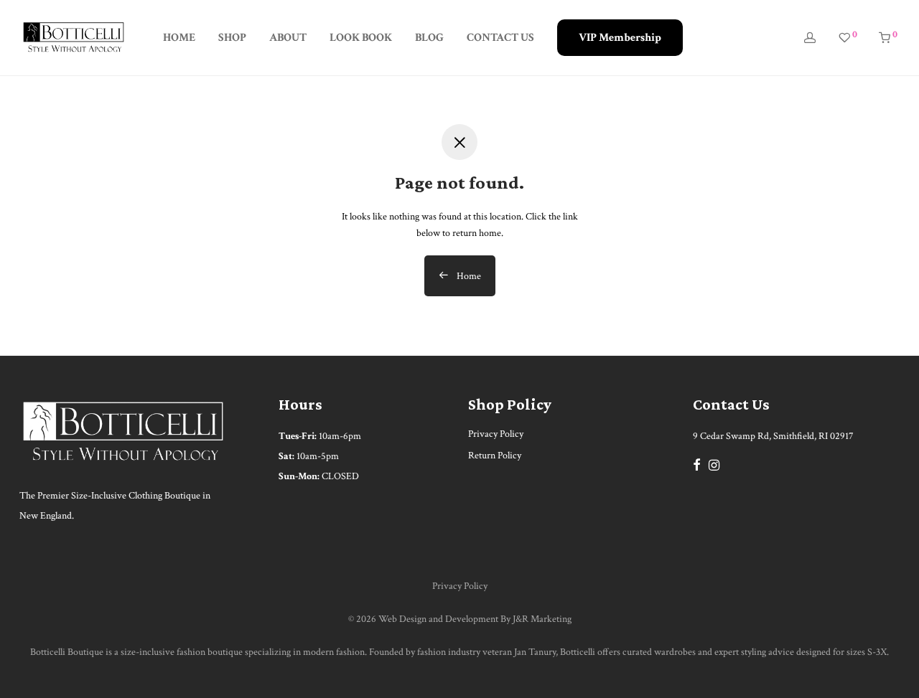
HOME (179, 37)
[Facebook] (696, 464)
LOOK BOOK (361, 37)
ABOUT (288, 37)
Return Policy (494, 455)
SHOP (232, 37)
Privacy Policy (495, 434)
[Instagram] (714, 464)
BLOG (429, 37)
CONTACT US (500, 37)
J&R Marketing (542, 619)
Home (467, 276)
